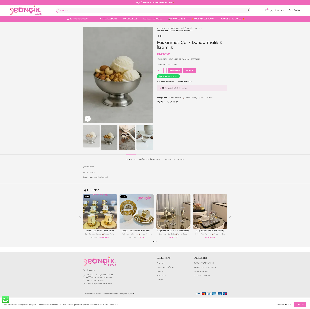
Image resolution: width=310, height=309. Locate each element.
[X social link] (167, 101)
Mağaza (160, 271)
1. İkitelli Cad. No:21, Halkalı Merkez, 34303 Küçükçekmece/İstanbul (99, 276)
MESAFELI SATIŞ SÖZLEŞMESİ (205, 267)
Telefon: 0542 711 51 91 (95, 280)
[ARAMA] (247, 10)
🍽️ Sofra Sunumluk (176, 28)
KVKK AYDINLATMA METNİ (204, 263)
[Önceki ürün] (158, 36)
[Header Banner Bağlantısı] (151, 2)
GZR (132, 293)
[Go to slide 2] (156, 241)
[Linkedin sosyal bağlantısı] (173, 101)
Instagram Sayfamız (165, 267)
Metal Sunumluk (193, 28)
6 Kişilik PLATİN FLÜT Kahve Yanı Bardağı (173, 231)
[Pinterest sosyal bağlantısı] (170, 101)
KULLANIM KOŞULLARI (202, 275)
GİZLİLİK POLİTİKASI (201, 271)
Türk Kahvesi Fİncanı (93, 234)
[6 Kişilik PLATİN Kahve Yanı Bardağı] (210, 211)
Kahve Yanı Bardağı (166, 234)
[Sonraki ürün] (164, 36)
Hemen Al (190, 70)
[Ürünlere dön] (161, 36)
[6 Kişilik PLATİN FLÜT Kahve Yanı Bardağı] (173, 211)
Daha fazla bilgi (284, 304)
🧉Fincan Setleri (189, 97)
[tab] (131, 158)
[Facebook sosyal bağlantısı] (164, 101)
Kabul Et (300, 304)
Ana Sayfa (161, 28)
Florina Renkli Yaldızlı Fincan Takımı (100, 231)
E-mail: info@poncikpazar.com (99, 283)
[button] (86, 137)
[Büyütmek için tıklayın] (88, 119)
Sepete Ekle (175, 70)
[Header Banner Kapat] (307, 2)
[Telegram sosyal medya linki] (176, 101)
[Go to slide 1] (153, 241)
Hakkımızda (161, 275)
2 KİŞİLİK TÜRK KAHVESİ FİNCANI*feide (136, 231)
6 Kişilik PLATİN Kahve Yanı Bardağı (210, 231)
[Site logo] (26, 10)
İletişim (160, 280)
